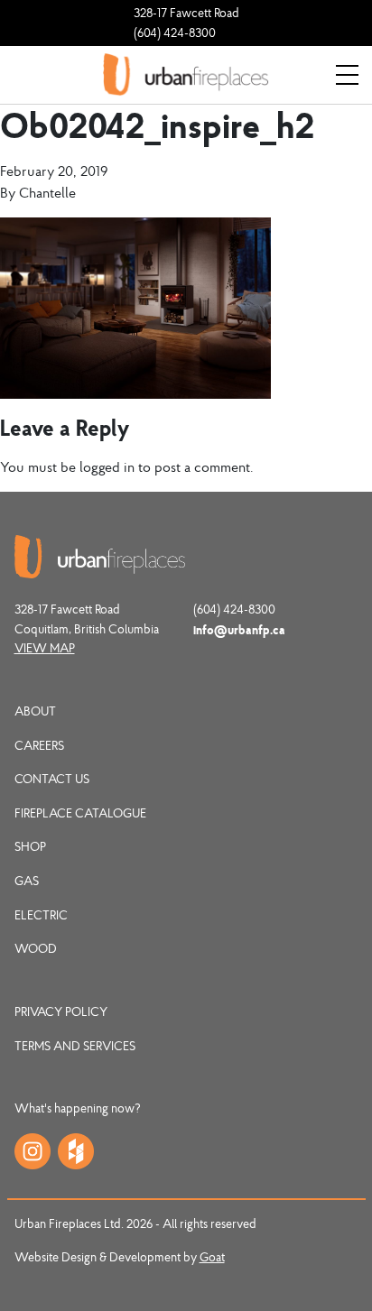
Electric (41, 915)
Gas (26, 880)
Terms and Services (74, 1046)
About (35, 711)
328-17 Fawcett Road (186, 13)
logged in (107, 466)
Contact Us (51, 779)
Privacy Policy (60, 1011)
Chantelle (47, 192)
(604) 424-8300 (175, 32)
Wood (35, 948)
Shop (30, 846)
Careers (39, 745)
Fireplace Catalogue (80, 813)
